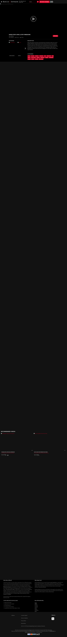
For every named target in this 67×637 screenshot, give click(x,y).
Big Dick (46, 57)
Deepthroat (42, 57)
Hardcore (36, 55)
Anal (45, 55)
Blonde (29, 55)
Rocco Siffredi (3, 454)
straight (29, 59)
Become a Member (44, 1)
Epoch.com (17, 631)
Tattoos (29, 57)
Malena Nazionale (23, 593)
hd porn (33, 59)
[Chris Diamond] (13, 48)
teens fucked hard (53, 582)
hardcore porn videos (11, 589)
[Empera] (22, 48)
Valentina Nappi (17, 593)
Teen (52, 55)
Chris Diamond (11, 55)
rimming (36, 59)
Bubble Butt (51, 57)
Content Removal (39, 632)
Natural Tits (49, 55)
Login (51, 1)
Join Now (55, 35)
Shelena (9, 594)
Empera (19, 55)
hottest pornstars (9, 593)
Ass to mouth (33, 57)
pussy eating (41, 59)
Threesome (41, 55)
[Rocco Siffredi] (10, 2)
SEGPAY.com (52, 631)
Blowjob (38, 57)
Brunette (32, 55)
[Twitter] (53, 618)
